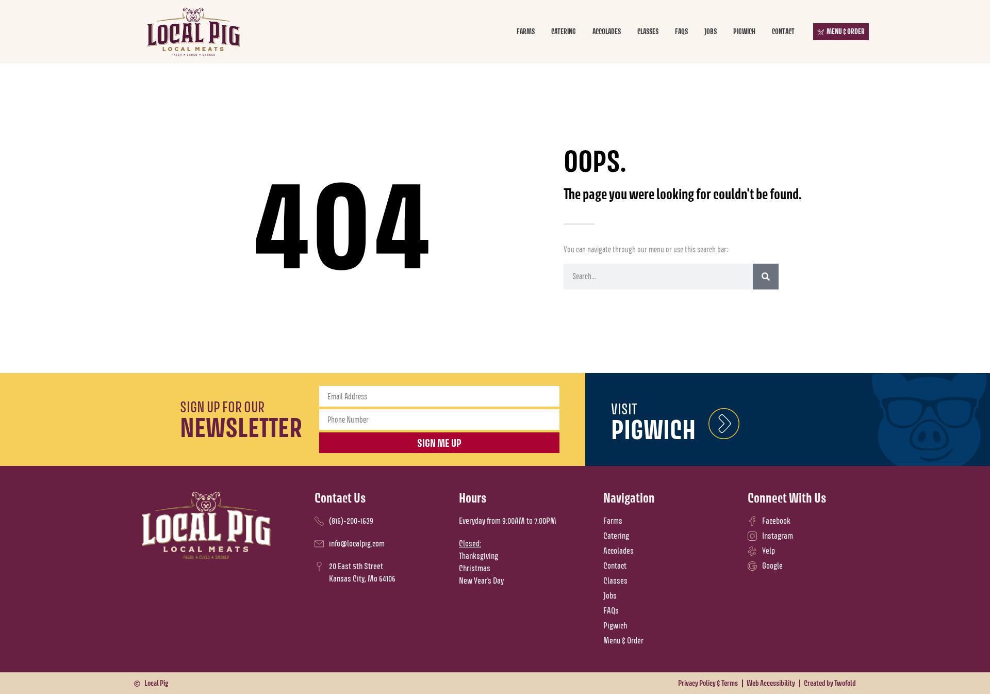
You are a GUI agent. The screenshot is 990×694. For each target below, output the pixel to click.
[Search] (766, 276)
